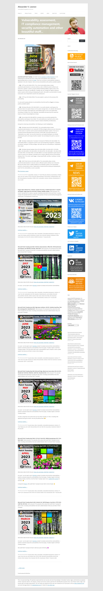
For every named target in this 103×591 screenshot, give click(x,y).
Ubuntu (76, 314)
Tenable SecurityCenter (76, 312)
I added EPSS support (53, 478)
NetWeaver (53, 235)
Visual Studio (20, 361)
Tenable (35, 297)
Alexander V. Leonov (27, 6)
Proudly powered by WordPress (24, 573)
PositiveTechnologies (74, 307)
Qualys (40, 295)
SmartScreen (20, 297)
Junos (41, 235)
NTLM (23, 558)
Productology (28, 13)
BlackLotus (23, 426)
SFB (50, 295)
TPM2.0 (47, 558)
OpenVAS (72, 305)
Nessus (81, 304)
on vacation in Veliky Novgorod (47, 77)
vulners (81, 315)
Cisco (73, 299)
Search (69, 38)
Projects (20, 13)
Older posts (21, 568)
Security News (31, 233)
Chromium (77, 298)
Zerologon (40, 236)
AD (21, 294)
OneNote (46, 359)
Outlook (34, 295)
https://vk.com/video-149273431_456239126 (44, 406)
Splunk (75, 311)
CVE (22, 235)
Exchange (30, 359)
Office (57, 235)
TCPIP (37, 178)
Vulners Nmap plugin (76, 339)
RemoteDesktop (23, 178)
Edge (26, 359)
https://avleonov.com (79, 583)
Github (28, 235)
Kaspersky (36, 294)
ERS (33, 294)
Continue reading (22, 230)
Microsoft (34, 176)
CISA (81, 298)
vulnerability (41, 178)
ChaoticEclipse (54, 174)
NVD (69, 305)
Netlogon (49, 235)
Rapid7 (43, 295)
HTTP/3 (37, 556)
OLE (40, 426)
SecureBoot (29, 178)
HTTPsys (30, 176)
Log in (69, 46)
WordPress (77, 319)
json (79, 301)
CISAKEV (70, 299)
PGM (37, 295)
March (25, 484)
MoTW (54, 556)
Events (42, 13)
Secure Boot (48, 426)
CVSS (22, 556)
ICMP (40, 556)
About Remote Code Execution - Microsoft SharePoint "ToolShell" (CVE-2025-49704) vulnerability (76, 350)
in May (34, 80)
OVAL (76, 305)
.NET (22, 359)
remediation (82, 310)
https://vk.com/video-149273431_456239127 (44, 342)
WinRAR (36, 236)
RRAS (48, 295)
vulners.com (71, 317)
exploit (26, 176)
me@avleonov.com (36, 585)
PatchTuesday (47, 176)
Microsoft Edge (40, 359)
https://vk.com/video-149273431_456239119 (44, 537)
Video (48, 13)
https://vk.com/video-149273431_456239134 (44, 226)
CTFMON (59, 174)
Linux (82, 301)
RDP (19, 178)
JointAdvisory (33, 235)
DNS (33, 492)
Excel (29, 556)
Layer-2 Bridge (50, 294)
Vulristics (36, 174)
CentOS (73, 298)
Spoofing (59, 359)
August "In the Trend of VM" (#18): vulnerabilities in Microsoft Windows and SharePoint (76, 360)
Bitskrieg (49, 174)
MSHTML (27, 295)
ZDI (49, 297)
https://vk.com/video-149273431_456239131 (44, 282)
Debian (81, 299)
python (80, 309)
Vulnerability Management (48, 233)
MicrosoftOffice (21, 295)
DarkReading (27, 294)
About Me (54, 13)
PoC (25, 236)
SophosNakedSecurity (28, 297)
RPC (39, 558)
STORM (34, 178)
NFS (38, 426)
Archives (70, 323)
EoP (23, 176)
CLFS (22, 492)
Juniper (37, 235)
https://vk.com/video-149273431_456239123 (44, 472)
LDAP (29, 426)
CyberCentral (26, 492)
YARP (25, 361)
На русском (62, 13)
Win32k (58, 426)
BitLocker (45, 174)
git (32, 359)
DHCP (19, 176)
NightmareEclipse (40, 176)
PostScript (33, 558)
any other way (51, 585)
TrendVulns (71, 314)
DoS (21, 176)
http (34, 556)
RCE (59, 176)
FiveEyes (25, 235)
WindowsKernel (56, 178)
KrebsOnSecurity (42, 294)
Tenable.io (69, 312)
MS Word (38, 492)
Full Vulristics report (23, 171)
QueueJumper (49, 492)
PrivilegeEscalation (54, 176)
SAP (29, 236)
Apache (69, 298)
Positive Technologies (73, 308)
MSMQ (30, 295)
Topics (36, 13)
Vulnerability (30, 174)
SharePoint (54, 295)
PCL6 (45, 492)
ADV (23, 294)
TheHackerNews (40, 297)
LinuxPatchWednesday (74, 302)
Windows (50, 178)
